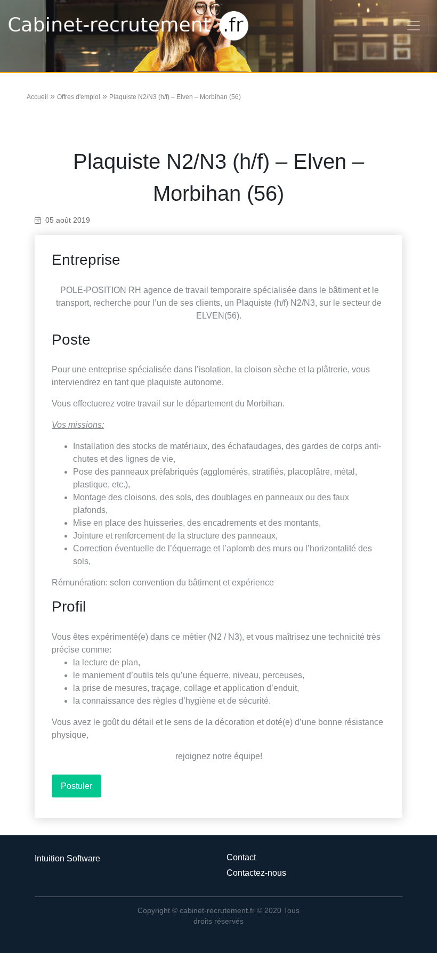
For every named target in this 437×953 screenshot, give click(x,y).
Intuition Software (67, 858)
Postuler (76, 786)
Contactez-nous (256, 872)
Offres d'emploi (78, 97)
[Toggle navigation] (413, 25)
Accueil (37, 97)
